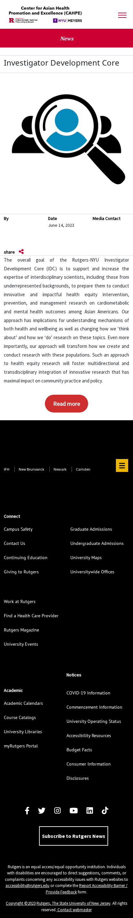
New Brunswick (31, 469)
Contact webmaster (74, 910)
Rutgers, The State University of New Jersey (73, 903)
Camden (83, 469)
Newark (60, 469)
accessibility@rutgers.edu (27, 885)
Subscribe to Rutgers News (73, 836)
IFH (6, 469)
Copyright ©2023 (21, 903)
